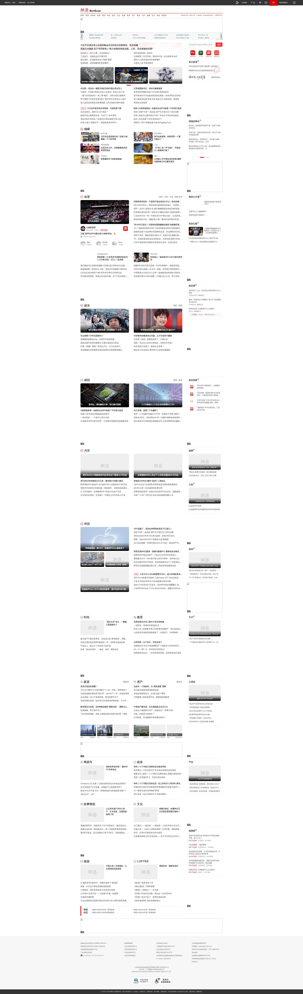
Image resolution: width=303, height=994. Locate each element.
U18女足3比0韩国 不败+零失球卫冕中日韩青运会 (101, 273)
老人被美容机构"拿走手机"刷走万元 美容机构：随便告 (156, 99)
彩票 (98, 15)
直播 (123, 15)
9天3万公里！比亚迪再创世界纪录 (148, 488)
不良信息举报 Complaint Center (178, 991)
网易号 (164, 15)
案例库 (126, 682)
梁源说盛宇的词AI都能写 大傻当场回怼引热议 (99, 343)
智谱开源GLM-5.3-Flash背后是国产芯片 (157, 123)
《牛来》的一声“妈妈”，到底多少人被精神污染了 (167, 149)
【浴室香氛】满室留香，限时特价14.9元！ (204, 784)
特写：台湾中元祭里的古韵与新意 (148, 833)
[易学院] (197, 77)
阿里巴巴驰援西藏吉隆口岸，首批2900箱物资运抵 (155, 566)
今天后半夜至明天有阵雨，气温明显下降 (104, 108)
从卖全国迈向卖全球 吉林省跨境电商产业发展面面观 (102, 60)
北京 (153, 15)
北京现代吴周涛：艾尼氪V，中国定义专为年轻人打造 (102, 495)
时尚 (86, 617)
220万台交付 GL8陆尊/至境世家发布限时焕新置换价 (155, 484)
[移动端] (237, 2)
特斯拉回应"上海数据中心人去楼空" (202, 309)
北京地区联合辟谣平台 (163, 949)
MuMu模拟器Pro (208, 15)
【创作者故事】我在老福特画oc (147, 901)
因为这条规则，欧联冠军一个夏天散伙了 (167, 137)
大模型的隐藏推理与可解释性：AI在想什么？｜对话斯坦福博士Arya (212, 231)
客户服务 (157, 991)
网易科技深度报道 (160, 38)
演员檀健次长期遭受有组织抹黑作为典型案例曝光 (101, 350)
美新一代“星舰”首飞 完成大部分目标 (149, 777)
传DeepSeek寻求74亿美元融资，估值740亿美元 (154, 536)
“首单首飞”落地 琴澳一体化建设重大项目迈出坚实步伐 (103, 56)
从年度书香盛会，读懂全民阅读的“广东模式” (99, 63)
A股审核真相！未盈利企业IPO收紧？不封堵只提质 (101, 410)
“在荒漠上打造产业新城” (144, 56)
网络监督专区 (215, 9)
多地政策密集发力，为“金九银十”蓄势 (149, 694)
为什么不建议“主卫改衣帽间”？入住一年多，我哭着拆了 (103, 690)
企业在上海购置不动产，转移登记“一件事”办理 (153, 710)
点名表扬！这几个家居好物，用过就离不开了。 (100, 697)
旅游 (86, 861)
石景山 (136, 737)
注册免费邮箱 (283, 2)
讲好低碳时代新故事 (182, 35)
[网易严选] (253, 2)
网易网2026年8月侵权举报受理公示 (202, 70)
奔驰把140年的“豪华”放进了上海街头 (149, 481)
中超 (171, 197)
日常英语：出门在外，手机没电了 (148, 642)
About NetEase (127, 991)
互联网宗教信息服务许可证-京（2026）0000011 (204, 960)
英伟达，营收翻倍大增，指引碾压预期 (155, 108)
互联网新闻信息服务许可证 (89, 949)
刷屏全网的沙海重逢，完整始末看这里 (150, 60)
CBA (166, 197)
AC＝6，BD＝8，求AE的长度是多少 (149, 649)
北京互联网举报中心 (130, 946)
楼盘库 (179, 682)
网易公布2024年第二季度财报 (103, 910)
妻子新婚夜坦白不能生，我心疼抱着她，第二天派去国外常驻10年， (204, 127)
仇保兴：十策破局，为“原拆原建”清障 (150, 686)
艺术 (191, 617)
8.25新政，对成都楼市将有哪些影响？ (150, 717)
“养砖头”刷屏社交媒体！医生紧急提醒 (202, 472)
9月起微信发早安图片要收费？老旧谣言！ (204, 66)
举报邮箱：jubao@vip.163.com (202, 946)
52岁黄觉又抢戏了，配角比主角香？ (149, 346)
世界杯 (92, 15)
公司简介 (136, 991)
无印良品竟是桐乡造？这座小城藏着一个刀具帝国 (114, 137)
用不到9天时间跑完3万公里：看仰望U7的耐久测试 (101, 481)
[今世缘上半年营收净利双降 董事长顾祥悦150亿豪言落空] (143, 159)
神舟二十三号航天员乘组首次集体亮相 (150, 767)
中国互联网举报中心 (130, 949)
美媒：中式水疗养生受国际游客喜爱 (95, 886)
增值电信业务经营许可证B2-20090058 (92, 946)
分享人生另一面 (203, 35)
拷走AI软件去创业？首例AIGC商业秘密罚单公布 (100, 119)
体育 (87, 15)
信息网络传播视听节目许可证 (201, 955)
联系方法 (143, 991)
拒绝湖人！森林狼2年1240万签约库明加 (166, 258)
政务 (158, 15)
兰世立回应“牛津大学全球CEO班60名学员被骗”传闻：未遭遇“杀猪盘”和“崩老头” (208, 401)
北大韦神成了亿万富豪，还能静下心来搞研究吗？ (101, 787)
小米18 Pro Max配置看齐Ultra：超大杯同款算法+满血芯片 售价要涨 (160, 574)
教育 (128, 15)
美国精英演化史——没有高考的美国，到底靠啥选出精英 (157, 653)
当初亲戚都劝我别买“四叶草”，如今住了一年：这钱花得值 (104, 694)
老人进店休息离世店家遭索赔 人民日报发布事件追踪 (102, 103)
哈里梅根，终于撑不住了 (90, 710)
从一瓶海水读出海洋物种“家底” (147, 791)
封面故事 (113, 38)
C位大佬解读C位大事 (161, 35)
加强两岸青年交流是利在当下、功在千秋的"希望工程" (156, 63)
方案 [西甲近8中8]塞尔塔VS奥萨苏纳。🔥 (98, 234)
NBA (161, 197)
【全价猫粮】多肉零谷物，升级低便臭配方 (204, 791)
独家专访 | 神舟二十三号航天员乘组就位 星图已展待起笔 (157, 774)
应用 (13, 2)
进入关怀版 (30, 2)
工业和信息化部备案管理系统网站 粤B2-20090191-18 (151, 967)
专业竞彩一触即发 (203, 38)
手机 (136, 574)
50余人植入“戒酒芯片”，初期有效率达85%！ (99, 123)
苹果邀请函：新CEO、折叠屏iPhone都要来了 (158, 112)
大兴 (151, 737)
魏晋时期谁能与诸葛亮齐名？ (212, 203)
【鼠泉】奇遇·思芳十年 (143, 883)
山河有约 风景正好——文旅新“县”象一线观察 (99, 893)
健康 (148, 15)
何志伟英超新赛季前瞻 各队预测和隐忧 (155, 115)
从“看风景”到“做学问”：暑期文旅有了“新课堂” (99, 883)
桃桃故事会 (194, 121)
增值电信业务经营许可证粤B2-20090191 (93, 943)
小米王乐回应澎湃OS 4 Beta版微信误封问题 (152, 581)
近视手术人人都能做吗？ (198, 211)
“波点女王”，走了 (87, 794)
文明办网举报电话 (130, 955)
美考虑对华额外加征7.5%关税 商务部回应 (151, 92)
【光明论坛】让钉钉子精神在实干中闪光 (151, 53)
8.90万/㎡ (93, 737)
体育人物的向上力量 (182, 38)
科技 (108, 15)
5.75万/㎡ (163, 737)
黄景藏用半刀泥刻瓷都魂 (111, 159)
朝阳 (81, 737)
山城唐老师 (91, 227)
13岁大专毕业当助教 (139, 38)
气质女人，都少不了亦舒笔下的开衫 (95, 646)
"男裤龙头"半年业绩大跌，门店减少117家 (208, 409)
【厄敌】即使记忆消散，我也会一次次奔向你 (153, 893)
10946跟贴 (209, 856)
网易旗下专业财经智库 (96, 35)
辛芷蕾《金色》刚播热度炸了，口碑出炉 (151, 339)
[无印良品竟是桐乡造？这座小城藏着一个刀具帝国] (89, 137)
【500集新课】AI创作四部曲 (199, 707)
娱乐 (113, 15)
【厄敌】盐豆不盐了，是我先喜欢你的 (150, 897)
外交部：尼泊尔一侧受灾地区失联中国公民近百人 (101, 88)
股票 (175, 380)
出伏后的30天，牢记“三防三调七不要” (203, 475)
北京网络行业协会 (162, 943)
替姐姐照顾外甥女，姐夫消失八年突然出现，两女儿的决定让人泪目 (204, 147)
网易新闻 (90, 10)
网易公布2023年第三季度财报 (145, 912)
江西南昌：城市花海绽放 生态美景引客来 (97, 890)
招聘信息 (150, 991)
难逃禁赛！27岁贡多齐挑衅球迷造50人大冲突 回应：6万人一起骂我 (112, 258)
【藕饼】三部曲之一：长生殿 (146, 890)
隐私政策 (164, 991)
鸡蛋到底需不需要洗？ (197, 215)
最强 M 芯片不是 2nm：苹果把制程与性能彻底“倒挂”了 (103, 791)
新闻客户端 (184, 15)
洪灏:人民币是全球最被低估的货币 (94, 414)
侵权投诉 (199, 991)
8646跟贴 (208, 840)
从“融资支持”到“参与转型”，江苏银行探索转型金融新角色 (104, 421)
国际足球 (178, 197)
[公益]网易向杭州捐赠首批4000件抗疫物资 (204, 509)
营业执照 (194, 952)
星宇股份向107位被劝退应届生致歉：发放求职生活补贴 (157, 96)
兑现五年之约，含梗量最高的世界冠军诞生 (114, 149)
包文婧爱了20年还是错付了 (91, 336)
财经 (103, 15)
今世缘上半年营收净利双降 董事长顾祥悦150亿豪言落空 (167, 160)
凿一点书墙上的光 (116, 35)
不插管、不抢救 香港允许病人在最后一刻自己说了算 (102, 92)
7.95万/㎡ (146, 737)
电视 (180, 305)
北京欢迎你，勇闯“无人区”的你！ (94, 112)
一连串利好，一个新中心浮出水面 (94, 417)
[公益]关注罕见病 (195, 506)
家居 (138, 15)
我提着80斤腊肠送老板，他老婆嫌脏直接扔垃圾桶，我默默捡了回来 (205, 133)
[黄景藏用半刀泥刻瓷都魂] (89, 159)
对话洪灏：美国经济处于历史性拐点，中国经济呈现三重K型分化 (208, 394)
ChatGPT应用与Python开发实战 (201, 704)
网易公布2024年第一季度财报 (145, 910)
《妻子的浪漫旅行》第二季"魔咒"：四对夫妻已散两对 (102, 96)
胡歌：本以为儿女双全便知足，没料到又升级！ (154, 343)
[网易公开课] (245, 2)
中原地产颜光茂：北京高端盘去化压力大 (151, 707)
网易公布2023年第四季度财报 (103, 912)
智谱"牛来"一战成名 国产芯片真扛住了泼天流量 (154, 532)
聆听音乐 (135, 35)
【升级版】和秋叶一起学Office (200, 718)
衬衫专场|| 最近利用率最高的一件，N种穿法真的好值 (102, 642)
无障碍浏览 (22, 2)
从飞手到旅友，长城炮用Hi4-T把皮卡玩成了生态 (100, 492)
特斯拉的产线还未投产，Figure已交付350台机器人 (155, 555)
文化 (118, 15)
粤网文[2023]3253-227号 (164, 952)
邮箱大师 (192, 15)
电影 (175, 305)
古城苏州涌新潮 (87, 897)
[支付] (260, 2)
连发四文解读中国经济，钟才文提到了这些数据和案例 (103, 53)
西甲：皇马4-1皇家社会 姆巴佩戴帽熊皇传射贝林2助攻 (157, 209)
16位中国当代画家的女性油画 (200, 639)
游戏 (191, 549)
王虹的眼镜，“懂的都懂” (198, 845)
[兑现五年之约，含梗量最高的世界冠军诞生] (89, 148)
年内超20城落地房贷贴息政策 (146, 690)
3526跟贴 (211, 847)
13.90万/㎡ (178, 737)
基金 (180, 380)
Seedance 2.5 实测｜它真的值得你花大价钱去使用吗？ (103, 784)
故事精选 (89, 804)
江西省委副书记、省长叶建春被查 (148, 88)
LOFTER (143, 861)
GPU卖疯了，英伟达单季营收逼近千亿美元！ (153, 529)
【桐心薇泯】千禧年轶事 (144, 886)
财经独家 (193, 380)
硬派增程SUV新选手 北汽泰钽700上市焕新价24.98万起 (103, 484)
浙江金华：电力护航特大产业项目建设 (150, 794)
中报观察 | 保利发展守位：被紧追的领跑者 (151, 697)
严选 (191, 762)
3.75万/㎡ (126, 737)
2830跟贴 (209, 865)
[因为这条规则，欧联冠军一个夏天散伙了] (143, 137)
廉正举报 (192, 991)
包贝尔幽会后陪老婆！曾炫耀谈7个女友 (155, 119)
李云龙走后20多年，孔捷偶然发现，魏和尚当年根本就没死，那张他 (205, 140)
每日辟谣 (193, 62)
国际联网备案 (128, 943)
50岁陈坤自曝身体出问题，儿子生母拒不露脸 (153, 336)
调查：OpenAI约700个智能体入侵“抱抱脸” (151, 539)
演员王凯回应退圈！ (89, 686)
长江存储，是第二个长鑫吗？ (146, 410)
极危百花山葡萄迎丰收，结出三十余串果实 (98, 115)
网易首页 (7, 2)
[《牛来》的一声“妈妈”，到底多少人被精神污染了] (143, 148)
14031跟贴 (206, 872)
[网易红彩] (125, 228)
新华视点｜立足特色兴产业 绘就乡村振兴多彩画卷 (155, 770)
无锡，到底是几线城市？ (144, 714)
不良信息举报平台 (130, 952)
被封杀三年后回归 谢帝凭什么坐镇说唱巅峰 (152, 350)
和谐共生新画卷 (140, 103)
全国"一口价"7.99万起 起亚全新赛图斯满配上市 (153, 495)
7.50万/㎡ (109, 737)
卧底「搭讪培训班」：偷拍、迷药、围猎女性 (99, 649)
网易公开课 (194, 197)
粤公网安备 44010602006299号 (93, 955)
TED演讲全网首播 (94, 38)
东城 (168, 737)
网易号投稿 (215, 77)
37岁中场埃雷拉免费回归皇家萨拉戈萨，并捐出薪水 (156, 242)
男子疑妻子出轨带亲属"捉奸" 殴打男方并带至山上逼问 (103, 99)
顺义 (115, 737)
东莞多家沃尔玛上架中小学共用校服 (149, 622)
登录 (273, 2)
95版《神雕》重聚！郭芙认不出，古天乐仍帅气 (100, 346)
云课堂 (192, 682)
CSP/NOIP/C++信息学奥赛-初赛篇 (201, 721)
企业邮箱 (199, 15)
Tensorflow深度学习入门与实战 (200, 711)
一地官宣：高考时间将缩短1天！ (147, 625)
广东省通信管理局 (86, 952)
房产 (133, 15)
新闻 (82, 15)
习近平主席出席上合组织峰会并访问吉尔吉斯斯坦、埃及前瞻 (109, 45)
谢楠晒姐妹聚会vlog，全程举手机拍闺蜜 (97, 339)
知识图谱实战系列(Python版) (199, 714)
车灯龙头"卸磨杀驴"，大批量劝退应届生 (208, 387)
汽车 (143, 15)
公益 (191, 484)
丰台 (98, 737)
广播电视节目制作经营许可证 (165, 946)
